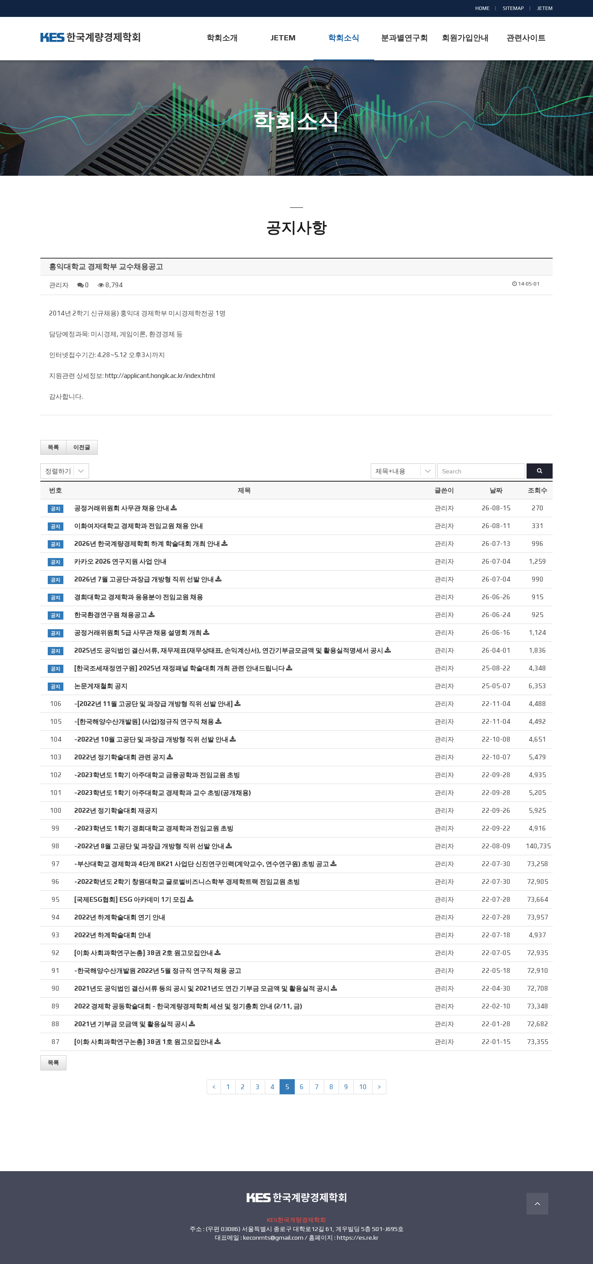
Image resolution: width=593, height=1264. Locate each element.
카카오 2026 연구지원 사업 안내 (120, 561)
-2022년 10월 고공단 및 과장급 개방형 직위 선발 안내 (151, 739)
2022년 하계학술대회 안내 (112, 935)
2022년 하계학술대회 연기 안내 (119, 917)
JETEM (545, 8)
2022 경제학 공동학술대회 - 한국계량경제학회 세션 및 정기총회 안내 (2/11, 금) (188, 1006)
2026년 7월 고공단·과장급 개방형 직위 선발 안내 (144, 579)
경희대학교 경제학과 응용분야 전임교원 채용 (138, 597)
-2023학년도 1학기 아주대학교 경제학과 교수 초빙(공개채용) (162, 792)
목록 (53, 447)
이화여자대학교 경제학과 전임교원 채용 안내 (138, 525)
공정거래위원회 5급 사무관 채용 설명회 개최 (138, 632)
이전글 (81, 447)
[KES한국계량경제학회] (90, 37)
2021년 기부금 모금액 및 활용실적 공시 (131, 1024)
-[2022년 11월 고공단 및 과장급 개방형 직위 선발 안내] (153, 703)
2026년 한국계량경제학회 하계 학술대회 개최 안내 (147, 543)
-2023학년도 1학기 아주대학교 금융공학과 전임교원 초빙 (157, 774)
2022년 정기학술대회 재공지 (116, 810)
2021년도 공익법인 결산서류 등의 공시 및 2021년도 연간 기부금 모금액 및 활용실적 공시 (201, 988)
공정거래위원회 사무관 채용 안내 (121, 508)
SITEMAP (513, 8)
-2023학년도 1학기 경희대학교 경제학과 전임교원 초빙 (154, 828)
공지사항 (296, 137)
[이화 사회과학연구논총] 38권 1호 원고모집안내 (143, 1041)
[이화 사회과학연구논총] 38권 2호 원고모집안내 (143, 952)
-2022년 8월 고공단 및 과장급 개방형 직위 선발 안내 (149, 846)
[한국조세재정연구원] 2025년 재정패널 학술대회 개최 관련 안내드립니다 (179, 668)
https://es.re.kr (358, 1237)
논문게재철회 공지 (101, 685)
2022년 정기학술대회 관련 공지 (119, 757)
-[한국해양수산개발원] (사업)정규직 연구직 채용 (144, 721)
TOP (537, 1204)
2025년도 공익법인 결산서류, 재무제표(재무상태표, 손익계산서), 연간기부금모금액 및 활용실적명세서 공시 (228, 650)
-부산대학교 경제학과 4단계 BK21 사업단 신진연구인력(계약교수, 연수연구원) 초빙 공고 (201, 863)
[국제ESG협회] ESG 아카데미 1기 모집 (130, 899)
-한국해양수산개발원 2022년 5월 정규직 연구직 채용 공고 (157, 970)
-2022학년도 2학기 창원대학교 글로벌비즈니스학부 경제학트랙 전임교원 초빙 (187, 881)
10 (363, 1086)
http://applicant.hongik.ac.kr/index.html (160, 375)
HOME (482, 8)
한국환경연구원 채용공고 (110, 614)
